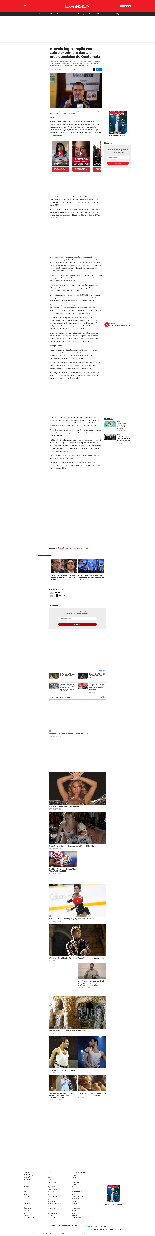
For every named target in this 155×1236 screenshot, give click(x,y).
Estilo (49, 1154)
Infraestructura (52, 1172)
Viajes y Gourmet (29, 1184)
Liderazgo (75, 1151)
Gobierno (27, 1160)
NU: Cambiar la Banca (118, 136)
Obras (90, 14)
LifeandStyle (28, 1155)
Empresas (42, 14)
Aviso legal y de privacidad (58, 1200)
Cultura (50, 1139)
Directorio (82, 1200)
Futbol (74, 1160)
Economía (60, 14)
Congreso (27, 1163)
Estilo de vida (52, 1149)
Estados (26, 1167)
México (119, 421)
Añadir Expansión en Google (78, 69)
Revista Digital (125, 6)
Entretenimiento (53, 1156)
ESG (97, 14)
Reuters (57, 593)
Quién (25, 1174)
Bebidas (74, 1177)
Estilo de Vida (76, 1184)
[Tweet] (94, 69)
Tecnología (81, 14)
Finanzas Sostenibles (79, 1139)
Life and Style (116, 14)
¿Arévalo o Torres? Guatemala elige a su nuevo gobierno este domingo (63, 577)
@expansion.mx (79, 1192)
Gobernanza (52, 1184)
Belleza (26, 1182)
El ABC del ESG (77, 1142)
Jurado (74, 1185)
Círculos (26, 1179)
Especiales (75, 1154)
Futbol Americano (77, 1163)
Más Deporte (76, 1167)
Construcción (52, 1168)
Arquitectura (52, 1173)
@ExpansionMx (62, 595)
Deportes (51, 1158)
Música (50, 1161)
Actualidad (75, 1149)
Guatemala (68, 548)
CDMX (26, 1165)
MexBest (74, 1174)
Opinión (26, 1168)
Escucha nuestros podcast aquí (121, 325)
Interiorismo (52, 1175)
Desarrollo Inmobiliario (55, 1170)
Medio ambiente (53, 1180)
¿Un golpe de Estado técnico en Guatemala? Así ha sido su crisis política (91, 577)
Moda (25, 1180)
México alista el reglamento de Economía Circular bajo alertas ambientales (122, 427)
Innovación (75, 1141)
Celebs (50, 1148)
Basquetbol (75, 1165)
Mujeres (105, 14)
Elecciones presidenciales (80, 548)
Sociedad (27, 1170)
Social (50, 1182)
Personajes (75, 1180)
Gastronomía (76, 1175)
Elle (49, 1143)
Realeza (26, 1177)
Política (51, 14)
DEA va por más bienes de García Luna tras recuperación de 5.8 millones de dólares (124, 440)
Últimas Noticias (30, 14)
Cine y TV (51, 1160)
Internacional (70, 14)
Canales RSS (73, 1200)
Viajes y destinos (77, 1179)
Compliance (44, 1200)
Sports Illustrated (77, 1158)
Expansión (27, 1139)
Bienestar (75, 1182)
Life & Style (51, 1153)
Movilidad (51, 1185)
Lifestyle (75, 1168)
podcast (113, 323)
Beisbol (74, 1161)
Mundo (61, 548)
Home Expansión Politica (32, 1142)
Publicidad (34, 1200)
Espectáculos (28, 1175)
